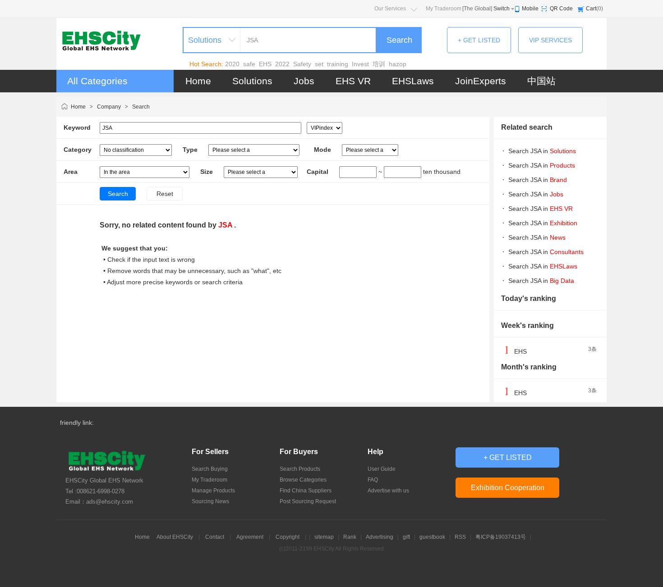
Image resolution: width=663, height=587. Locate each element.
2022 (282, 64)
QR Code (561, 8)
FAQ (373, 480)
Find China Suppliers (306, 490)
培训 (379, 64)
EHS (265, 64)
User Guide (382, 469)
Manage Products (213, 490)
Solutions (252, 81)
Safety (302, 64)
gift (406, 537)
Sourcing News (210, 501)
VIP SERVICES (550, 40)
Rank (349, 537)
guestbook (432, 537)
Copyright (287, 537)
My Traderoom (443, 8)
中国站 (541, 81)
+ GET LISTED (479, 40)
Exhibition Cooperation (507, 487)
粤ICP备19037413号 (500, 537)
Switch (501, 8)
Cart (591, 8)
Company (109, 107)
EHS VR (353, 81)
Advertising (379, 537)
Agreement (249, 537)
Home (198, 81)
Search (399, 40)
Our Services (390, 8)
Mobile (530, 8)
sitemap (324, 537)
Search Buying (210, 469)
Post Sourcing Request (308, 501)
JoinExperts (480, 81)
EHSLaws (413, 81)
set (319, 64)
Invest (360, 64)
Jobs (304, 81)
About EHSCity (175, 537)
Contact (214, 537)
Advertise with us (388, 490)
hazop (397, 64)
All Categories (97, 81)
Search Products (300, 469)
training (337, 64)
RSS (460, 537)
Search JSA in (542, 151)
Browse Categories (303, 480)
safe (249, 64)
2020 (232, 64)
